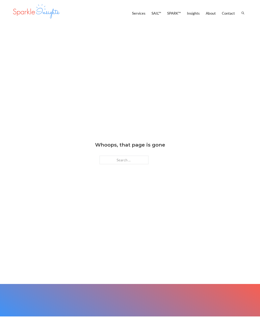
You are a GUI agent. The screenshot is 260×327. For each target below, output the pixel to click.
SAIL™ (156, 13)
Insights (193, 13)
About (211, 13)
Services (138, 13)
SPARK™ (174, 13)
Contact (228, 13)
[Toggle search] (241, 13)
